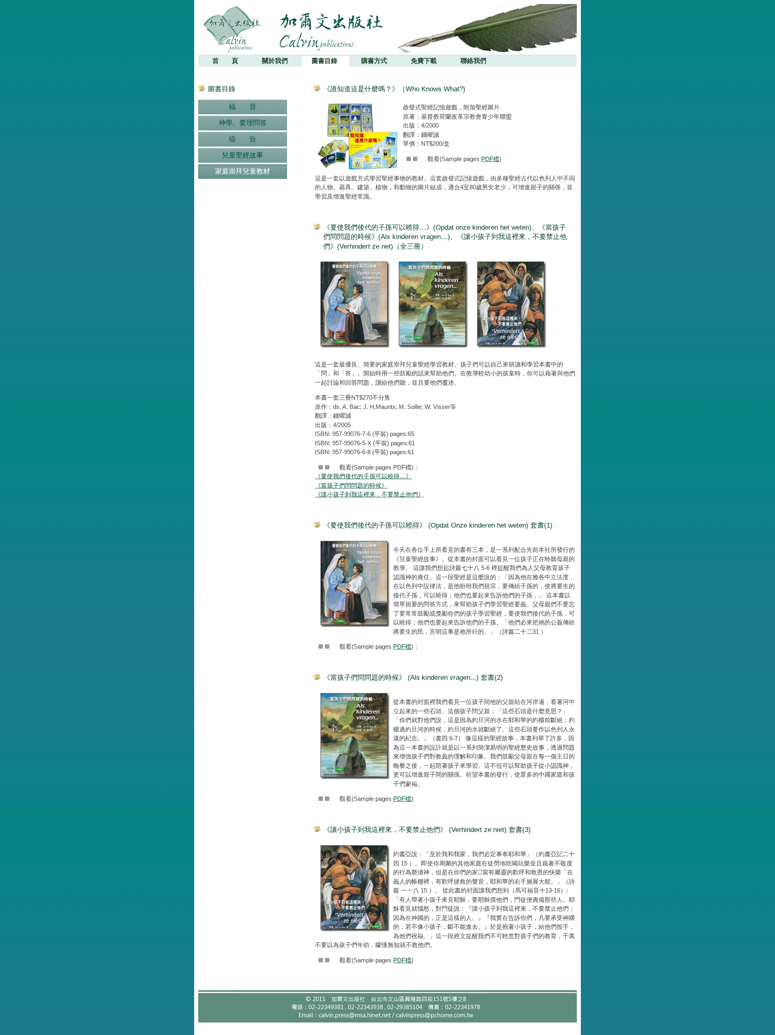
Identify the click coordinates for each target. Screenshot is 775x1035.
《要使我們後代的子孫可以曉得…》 (363, 476)
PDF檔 (490, 158)
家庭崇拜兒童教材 (242, 171)
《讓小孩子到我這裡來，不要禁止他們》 (369, 494)
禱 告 (242, 139)
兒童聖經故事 (242, 155)
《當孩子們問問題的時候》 (351, 485)
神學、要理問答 (243, 123)
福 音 (242, 107)
